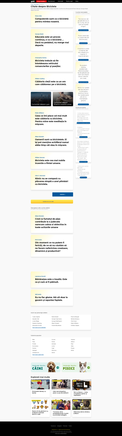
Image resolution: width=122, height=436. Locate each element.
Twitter (70, 425)
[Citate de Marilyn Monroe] (83, 61)
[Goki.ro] (33, 1)
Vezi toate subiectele (38, 354)
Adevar (73, 341)
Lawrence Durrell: (40, 276)
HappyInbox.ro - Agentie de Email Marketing (61, 429)
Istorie (53, 352)
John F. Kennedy (40, 175)
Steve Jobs (38, 15)
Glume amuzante (81, 107)
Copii (53, 348)
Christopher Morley (40, 57)
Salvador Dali (35, 319)
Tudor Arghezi (36, 316)
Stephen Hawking (37, 323)
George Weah (39, 34)
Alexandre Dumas (37, 325)
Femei (53, 341)
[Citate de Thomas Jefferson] (83, 105)
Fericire (34, 348)
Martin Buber (55, 316)
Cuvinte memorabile (81, 12)
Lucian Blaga (35, 321)
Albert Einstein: (39, 216)
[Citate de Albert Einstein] (83, 83)
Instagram (59, 425)
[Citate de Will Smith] (83, 44)
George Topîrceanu (57, 319)
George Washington (57, 321)
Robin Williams (39, 112)
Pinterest (65, 425)
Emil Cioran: (38, 239)
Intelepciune (35, 352)
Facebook (53, 425)
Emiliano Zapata (75, 325)
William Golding (39, 78)
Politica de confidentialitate (61, 433)
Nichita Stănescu (75, 319)
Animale (54, 344)
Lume (53, 346)
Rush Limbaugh (75, 316)
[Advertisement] (52, 264)
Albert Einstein (39, 136)
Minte (72, 350)
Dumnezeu (35, 346)
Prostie (34, 344)
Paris (33, 341)
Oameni (73, 339)
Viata (72, 346)
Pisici (72, 344)
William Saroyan (40, 157)
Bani (33, 339)
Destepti (34, 350)
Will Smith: (38, 294)
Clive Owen (74, 321)
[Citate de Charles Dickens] (83, 31)
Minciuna (54, 350)
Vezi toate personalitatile (39, 327)
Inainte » (62, 194)
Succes (53, 339)
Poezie (72, 348)
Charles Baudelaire (56, 325)
